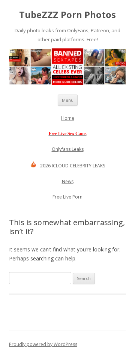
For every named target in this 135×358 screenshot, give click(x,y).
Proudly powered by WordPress (43, 344)
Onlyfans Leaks (68, 149)
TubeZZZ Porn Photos (67, 15)
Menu (68, 100)
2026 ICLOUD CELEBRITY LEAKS (72, 165)
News (68, 181)
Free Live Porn (67, 197)
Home (67, 118)
